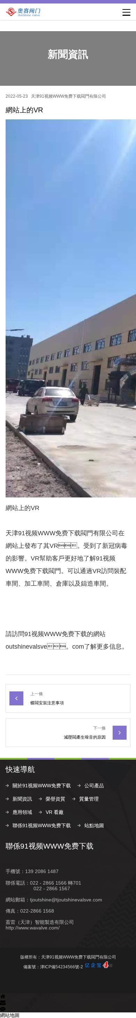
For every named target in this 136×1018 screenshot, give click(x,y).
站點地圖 (94, 825)
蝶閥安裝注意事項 (47, 702)
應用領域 (22, 812)
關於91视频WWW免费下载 (42, 785)
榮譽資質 (55, 799)
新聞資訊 (22, 799)
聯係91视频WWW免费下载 (42, 825)
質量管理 (89, 799)
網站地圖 (10, 1015)
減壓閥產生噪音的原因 (85, 737)
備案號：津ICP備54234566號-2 (53, 966)
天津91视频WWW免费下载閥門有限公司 (68, 96)
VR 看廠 (54, 812)
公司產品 (94, 785)
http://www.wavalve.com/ (33, 927)
